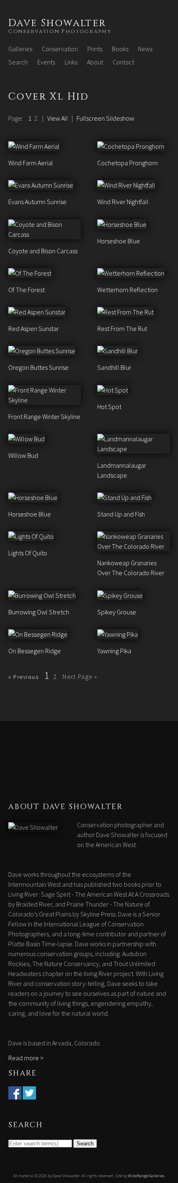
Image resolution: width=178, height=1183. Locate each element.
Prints (94, 49)
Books (120, 49)
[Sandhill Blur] (117, 351)
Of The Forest (26, 290)
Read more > (25, 1058)
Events (46, 62)
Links (71, 62)
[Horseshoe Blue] (122, 224)
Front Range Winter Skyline (44, 416)
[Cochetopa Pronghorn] (130, 146)
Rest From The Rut (122, 328)
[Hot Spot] (112, 390)
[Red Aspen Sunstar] (36, 312)
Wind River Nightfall (123, 202)
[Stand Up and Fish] (124, 497)
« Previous (23, 677)
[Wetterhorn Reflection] (130, 273)
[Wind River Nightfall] (126, 185)
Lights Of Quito (27, 553)
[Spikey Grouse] (120, 595)
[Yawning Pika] (117, 634)
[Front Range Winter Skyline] (44, 400)
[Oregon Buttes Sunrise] (41, 351)
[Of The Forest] (29, 273)
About (95, 62)
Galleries (20, 49)
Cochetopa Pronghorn (127, 163)
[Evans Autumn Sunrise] (40, 185)
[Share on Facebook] (15, 1094)
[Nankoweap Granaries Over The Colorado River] (133, 546)
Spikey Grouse (116, 612)
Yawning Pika (114, 651)
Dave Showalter (57, 23)
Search (18, 62)
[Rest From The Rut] (125, 312)
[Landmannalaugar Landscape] (133, 449)
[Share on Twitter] (29, 1094)
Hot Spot (109, 406)
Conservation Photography (60, 31)
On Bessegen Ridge (34, 651)
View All (57, 118)
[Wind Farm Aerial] (34, 146)
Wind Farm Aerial (30, 163)
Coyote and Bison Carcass (42, 251)
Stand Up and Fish (121, 514)
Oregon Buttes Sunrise (38, 367)
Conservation (60, 49)
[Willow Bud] (26, 439)
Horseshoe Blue (118, 241)
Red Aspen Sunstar (33, 328)
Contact (123, 62)
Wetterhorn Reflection (127, 290)
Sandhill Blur (114, 367)
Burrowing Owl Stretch (38, 612)
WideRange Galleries (146, 1175)
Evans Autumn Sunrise (37, 202)
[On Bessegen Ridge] (37, 634)
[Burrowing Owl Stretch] (42, 595)
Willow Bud (23, 455)
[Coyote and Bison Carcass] (44, 234)
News (145, 49)
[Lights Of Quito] (31, 536)
